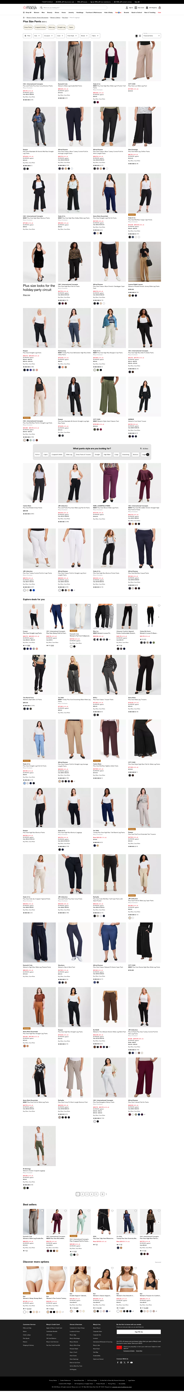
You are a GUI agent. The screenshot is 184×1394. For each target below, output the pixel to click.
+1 (74, 590)
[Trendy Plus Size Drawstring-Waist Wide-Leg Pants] (74, 675)
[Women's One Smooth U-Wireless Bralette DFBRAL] (127, 1279)
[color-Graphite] (66, 1117)
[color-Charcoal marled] (136, 436)
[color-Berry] (130, 1114)
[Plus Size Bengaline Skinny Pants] (109, 1078)
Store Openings (74, 1359)
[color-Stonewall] (136, 237)
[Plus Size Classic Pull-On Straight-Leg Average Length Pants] (74, 740)
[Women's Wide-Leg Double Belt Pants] (74, 61)
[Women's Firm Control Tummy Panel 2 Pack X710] (56, 1279)
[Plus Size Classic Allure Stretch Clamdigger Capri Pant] (109, 262)
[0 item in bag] (159, 8)
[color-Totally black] (98, 1047)
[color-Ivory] (133, 1114)
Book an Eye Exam (75, 1362)
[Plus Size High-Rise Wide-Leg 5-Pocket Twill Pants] (109, 61)
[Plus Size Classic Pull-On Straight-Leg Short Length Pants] (74, 548)
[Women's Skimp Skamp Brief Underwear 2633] (33, 1279)
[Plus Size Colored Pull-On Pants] (144, 1078)
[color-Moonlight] (27, 1312)
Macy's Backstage (75, 1338)
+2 (109, 639)
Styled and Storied (98, 1359)
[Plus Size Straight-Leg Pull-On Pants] (109, 193)
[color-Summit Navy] (27, 709)
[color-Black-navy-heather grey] (98, 639)
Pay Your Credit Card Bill (53, 1345)
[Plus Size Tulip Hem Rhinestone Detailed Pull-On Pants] (103, 1222)
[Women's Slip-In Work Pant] (74, 942)
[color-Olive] (95, 429)
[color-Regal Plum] (31, 370)
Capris (71, 27)
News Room (96, 1348)
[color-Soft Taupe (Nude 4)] (95, 1311)
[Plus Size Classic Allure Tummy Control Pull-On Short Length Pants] (109, 127)
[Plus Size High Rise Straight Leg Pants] (39, 1007)
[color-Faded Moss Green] (31, 440)
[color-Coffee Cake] (130, 918)
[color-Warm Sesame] (98, 845)
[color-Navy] (59, 168)
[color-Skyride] (34, 440)
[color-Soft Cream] (24, 440)
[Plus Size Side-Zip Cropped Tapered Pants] (39, 874)
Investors (95, 1338)
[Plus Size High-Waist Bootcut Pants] (39, 193)
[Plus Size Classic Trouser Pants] (109, 675)
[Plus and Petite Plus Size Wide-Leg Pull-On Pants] (74, 483)
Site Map (95, 1352)
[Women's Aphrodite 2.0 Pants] (39, 675)
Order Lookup (26, 1335)
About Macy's (96, 1328)
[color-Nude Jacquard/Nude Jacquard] (57, 1312)
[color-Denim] (95, 982)
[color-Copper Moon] (37, 440)
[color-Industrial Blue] (63, 849)
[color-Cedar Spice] (24, 1046)
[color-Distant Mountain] (95, 233)
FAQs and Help (27, 1328)
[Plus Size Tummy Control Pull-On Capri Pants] (39, 548)
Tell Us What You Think (76, 1366)
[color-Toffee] (154, 1311)
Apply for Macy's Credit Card (54, 1328)
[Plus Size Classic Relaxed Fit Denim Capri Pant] (109, 942)
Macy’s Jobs (96, 1345)
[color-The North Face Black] (24, 709)
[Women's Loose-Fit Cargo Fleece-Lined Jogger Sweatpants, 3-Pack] (103, 617)
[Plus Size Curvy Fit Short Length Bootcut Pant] (74, 1078)
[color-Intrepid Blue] (31, 590)
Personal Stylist (74, 1348)
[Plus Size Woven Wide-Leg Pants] (109, 483)
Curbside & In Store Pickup (77, 1328)
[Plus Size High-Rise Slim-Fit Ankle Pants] (144, 328)
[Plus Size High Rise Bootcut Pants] (39, 808)
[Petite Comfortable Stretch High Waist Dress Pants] (127, 617)
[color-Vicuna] (27, 1046)
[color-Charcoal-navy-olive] (107, 639)
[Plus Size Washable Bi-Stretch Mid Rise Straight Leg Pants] (39, 127)
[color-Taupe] (31, 709)
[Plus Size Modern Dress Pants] (39, 483)
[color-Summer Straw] (59, 1117)
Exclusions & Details (129, 1351)
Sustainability (96, 1355)
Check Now (139, 1351)
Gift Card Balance (51, 1338)
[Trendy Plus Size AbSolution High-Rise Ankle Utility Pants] (74, 328)
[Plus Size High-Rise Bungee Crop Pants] (109, 328)
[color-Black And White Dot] (124, 1311)
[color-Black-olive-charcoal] (101, 639)
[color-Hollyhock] (107, 1047)
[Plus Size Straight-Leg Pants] (39, 328)
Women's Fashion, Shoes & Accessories (37, 17)
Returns (25, 1342)
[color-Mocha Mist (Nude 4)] (37, 1312)
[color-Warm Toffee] (133, 524)
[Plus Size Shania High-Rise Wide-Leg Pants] (144, 942)
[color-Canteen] (66, 982)
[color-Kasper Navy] (27, 370)
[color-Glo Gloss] (104, 1311)
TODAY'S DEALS (47, 2)
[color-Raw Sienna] (63, 367)
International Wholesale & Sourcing (102, 1342)
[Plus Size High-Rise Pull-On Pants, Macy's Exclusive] (150, 1222)
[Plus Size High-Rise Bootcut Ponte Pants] (109, 548)
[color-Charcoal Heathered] (95, 715)
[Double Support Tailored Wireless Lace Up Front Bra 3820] (80, 1279)
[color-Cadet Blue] (139, 1114)
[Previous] (25, 61)
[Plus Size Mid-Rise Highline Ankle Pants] (109, 740)
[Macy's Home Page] (30, 8)
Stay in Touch (73, 1352)
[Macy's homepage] (24, 18)
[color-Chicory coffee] (95, 1047)
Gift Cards (49, 1335)
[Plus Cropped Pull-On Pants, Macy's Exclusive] (80, 1222)
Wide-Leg (52, 27)
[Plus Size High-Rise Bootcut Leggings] (74, 808)
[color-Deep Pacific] (34, 590)
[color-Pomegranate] (101, 429)
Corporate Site (97, 1335)
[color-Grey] (24, 169)
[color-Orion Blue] (59, 367)
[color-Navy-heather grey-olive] (104, 639)
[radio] (94, 102)
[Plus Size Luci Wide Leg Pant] (144, 61)
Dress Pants (28, 27)
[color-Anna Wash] (24, 783)
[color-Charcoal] (121, 649)
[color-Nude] (48, 1312)
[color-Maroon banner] (101, 1047)
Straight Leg (61, 27)
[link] (39, 92)
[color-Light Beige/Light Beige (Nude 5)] (60, 1312)
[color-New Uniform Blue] (133, 237)
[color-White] (59, 590)
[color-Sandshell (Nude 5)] (144, 1311)
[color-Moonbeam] (98, 916)
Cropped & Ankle (40, 27)
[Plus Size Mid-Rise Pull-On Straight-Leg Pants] (39, 397)
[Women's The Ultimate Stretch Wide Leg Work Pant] (109, 1007)
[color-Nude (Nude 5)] (34, 1312)
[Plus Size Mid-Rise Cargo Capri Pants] (144, 193)
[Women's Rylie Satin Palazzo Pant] (109, 397)
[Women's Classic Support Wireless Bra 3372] (103, 1279)
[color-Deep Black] (95, 102)
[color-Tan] (66, 168)
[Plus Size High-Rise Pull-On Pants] (74, 262)
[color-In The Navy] (107, 1311)
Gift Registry (73, 1369)
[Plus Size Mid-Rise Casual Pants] (144, 548)
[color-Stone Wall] (95, 370)
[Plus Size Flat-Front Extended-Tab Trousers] (144, 808)
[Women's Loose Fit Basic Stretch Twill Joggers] (150, 617)
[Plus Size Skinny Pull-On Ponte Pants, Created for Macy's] (56, 617)
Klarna (24, 1331)
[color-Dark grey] (144, 642)
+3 (39, 1312)
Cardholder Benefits (51, 1331)
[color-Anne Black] (101, 233)
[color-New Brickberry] (98, 102)
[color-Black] (27, 169)
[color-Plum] (142, 1114)
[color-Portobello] (66, 367)
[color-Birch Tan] (130, 295)
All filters (145, 448)
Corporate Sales (97, 1331)
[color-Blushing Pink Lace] (80, 1311)
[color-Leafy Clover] (98, 370)
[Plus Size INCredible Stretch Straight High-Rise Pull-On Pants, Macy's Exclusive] (56, 1222)
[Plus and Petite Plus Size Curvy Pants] (74, 874)
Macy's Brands (74, 1342)
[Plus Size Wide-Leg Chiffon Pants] (144, 127)
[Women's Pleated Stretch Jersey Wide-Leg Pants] (144, 262)
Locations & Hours (75, 1331)
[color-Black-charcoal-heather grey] (95, 639)
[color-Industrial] (31, 783)
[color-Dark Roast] (66, 303)
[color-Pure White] (72, 168)
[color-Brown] (72, 781)
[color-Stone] (133, 588)
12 (102, 1194)
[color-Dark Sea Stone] (34, 370)
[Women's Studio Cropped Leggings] (39, 1146)
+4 (109, 1311)
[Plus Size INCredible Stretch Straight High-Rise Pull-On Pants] (144, 483)
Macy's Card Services (52, 1342)
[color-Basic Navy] (95, 845)
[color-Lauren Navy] (136, 295)
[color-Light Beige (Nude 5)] (83, 1311)
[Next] (53, 61)
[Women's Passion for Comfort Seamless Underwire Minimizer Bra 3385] (150, 1279)
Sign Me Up (139, 1332)
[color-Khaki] (147, 642)
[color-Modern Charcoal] (63, 435)
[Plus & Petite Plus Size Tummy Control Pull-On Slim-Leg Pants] (144, 1007)
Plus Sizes (65, 17)
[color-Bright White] (139, 237)
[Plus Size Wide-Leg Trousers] (144, 675)
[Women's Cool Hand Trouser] (144, 397)
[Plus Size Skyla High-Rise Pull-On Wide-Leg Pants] (144, 740)
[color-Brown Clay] (139, 1053)
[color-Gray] (63, 168)
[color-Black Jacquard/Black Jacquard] (51, 1312)
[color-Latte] (98, 233)
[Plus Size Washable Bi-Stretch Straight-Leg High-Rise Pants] (74, 397)
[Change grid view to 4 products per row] (136, 36)
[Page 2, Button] (106, 1194)
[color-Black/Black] (54, 1312)
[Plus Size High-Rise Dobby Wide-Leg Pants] (74, 193)
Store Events (73, 1355)
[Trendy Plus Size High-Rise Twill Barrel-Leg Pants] (109, 808)
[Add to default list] (65, 606)
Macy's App (73, 1335)
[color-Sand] (101, 303)
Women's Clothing (55, 17)
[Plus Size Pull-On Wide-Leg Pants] (39, 1078)
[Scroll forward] (147, 454)
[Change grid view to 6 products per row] (140, 36)
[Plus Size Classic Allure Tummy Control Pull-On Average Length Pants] (74, 127)
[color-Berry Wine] (63, 303)
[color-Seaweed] (24, 1188)
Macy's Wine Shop (75, 1345)
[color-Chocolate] (98, 429)
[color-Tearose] (37, 370)
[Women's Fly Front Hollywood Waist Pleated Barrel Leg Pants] (80, 617)
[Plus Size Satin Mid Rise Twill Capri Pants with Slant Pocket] (109, 874)
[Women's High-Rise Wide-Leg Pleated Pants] (39, 942)
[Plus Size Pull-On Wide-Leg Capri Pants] (144, 874)
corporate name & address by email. (122, 1387)
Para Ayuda (26, 1338)
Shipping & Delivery (28, 1345)
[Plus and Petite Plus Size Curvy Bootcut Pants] (39, 61)
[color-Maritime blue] (104, 1047)
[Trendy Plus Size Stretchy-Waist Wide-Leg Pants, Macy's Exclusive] (127, 1222)
